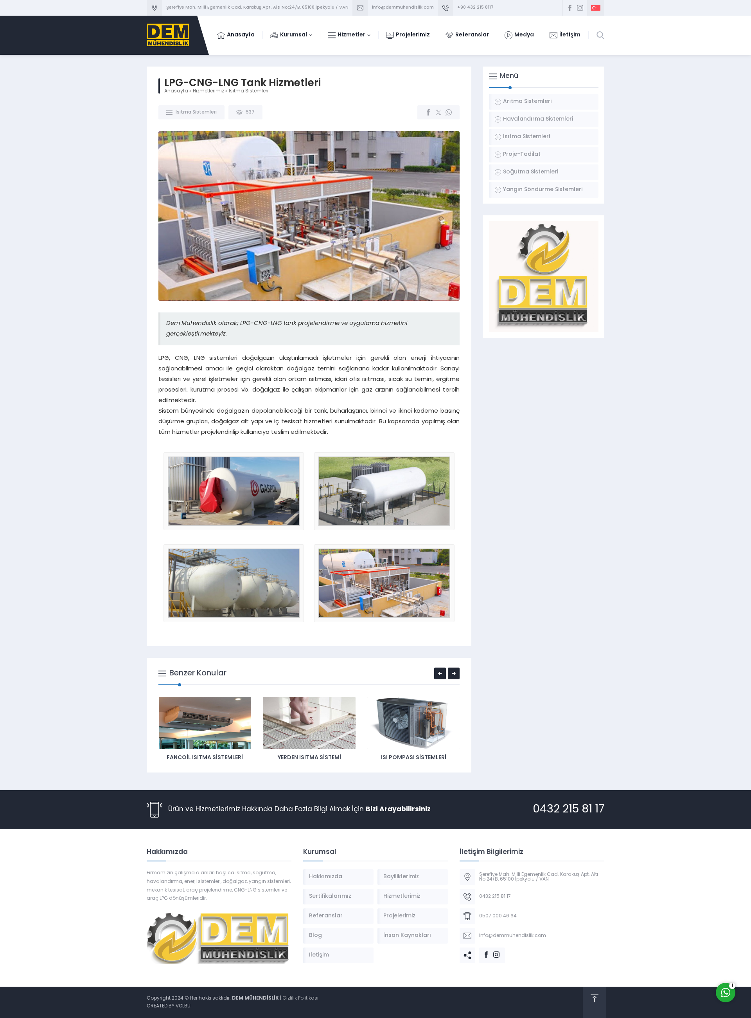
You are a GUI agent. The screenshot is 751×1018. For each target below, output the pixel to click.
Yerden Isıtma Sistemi (309, 758)
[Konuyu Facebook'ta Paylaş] (428, 112)
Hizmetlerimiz (208, 91)
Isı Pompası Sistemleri (413, 758)
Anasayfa (176, 91)
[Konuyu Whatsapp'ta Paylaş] (449, 112)
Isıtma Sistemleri (248, 91)
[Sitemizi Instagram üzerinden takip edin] (580, 8)
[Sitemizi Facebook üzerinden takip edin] (570, 8)
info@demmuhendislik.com (403, 7)
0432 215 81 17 (568, 809)
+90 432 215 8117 (475, 7)
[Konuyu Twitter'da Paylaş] (438, 112)
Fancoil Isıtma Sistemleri (205, 758)
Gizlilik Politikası (300, 998)
